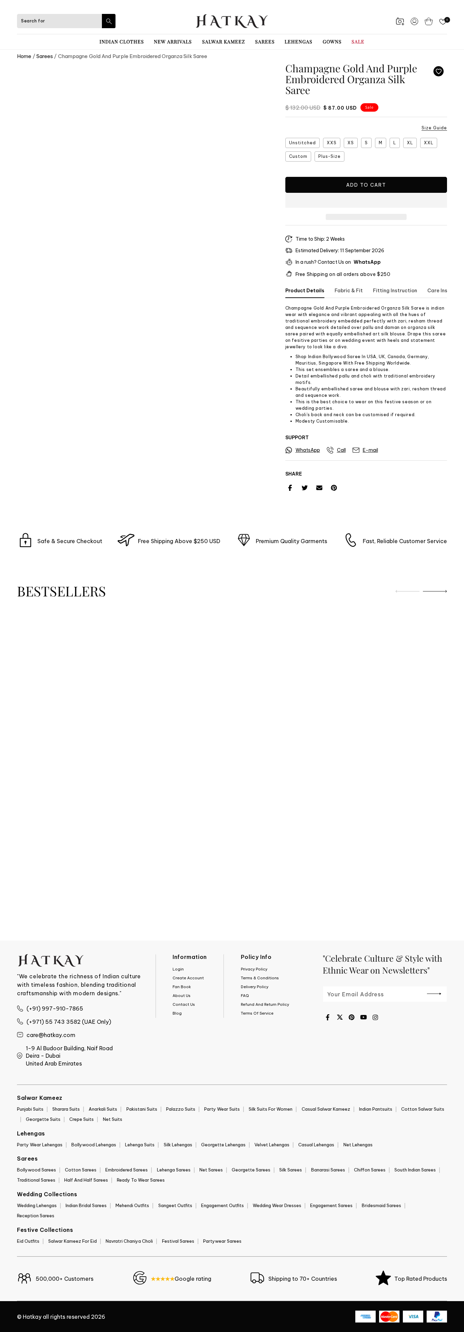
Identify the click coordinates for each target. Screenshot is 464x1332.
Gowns (332, 41)
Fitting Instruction (395, 291)
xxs (332, 142)
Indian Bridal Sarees (86, 1205)
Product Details (304, 291)
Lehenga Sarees (174, 1169)
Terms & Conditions (260, 978)
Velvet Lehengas (271, 1144)
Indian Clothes (122, 41)
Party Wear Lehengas (40, 1144)
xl (410, 142)
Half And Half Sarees (86, 1180)
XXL (428, 142)
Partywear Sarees (222, 1241)
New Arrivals (173, 41)
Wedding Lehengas (37, 1205)
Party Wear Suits (222, 1109)
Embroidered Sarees (126, 1169)
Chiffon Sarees (370, 1169)
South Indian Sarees (415, 1169)
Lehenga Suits (140, 1144)
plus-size (329, 156)
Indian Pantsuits (375, 1109)
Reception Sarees (35, 1215)
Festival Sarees (178, 1241)
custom (298, 156)
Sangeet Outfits (175, 1205)
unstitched (302, 142)
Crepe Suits (81, 1119)
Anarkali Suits (103, 1109)
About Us (182, 995)
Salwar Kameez (223, 41)
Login (178, 969)
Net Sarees (211, 1169)
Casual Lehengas (316, 1144)
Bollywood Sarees (36, 1169)
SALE (358, 41)
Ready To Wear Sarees (141, 1180)
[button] (366, 200)
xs (350, 142)
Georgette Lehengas (223, 1144)
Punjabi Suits (30, 1109)
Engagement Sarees (331, 1205)
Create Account (188, 978)
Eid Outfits (28, 1241)
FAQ (245, 995)
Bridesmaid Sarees (381, 1205)
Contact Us (184, 1004)
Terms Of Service (257, 1013)
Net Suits (112, 1119)
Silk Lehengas (178, 1144)
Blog (177, 1013)
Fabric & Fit (349, 291)
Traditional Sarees (36, 1180)
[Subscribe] (434, 993)
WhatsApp (367, 262)
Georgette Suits (43, 1119)
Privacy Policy (254, 969)
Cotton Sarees (80, 1169)
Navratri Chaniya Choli (129, 1241)
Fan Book (182, 986)
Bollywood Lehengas (93, 1144)
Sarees (265, 41)
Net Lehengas (358, 1144)
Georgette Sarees (251, 1169)
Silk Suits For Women (270, 1109)
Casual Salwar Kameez (326, 1109)
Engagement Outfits (222, 1205)
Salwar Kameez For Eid (72, 1241)
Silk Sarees (290, 1169)
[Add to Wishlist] (438, 71)
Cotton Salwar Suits (422, 1109)
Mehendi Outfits (132, 1205)
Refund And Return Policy (265, 1004)
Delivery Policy (254, 986)
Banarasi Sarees (328, 1169)
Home (24, 56)
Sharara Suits (66, 1109)
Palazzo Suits (180, 1109)
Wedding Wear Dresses (277, 1205)
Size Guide (434, 128)
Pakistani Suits (141, 1109)
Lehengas (299, 41)
